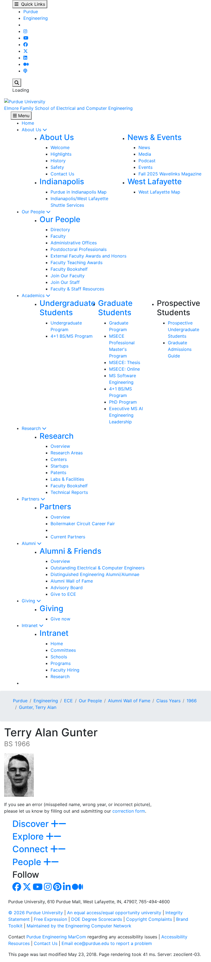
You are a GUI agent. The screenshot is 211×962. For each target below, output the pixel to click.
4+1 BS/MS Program (72, 336)
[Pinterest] (57, 888)
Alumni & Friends (70, 551)
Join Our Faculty (68, 275)
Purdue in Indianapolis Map (79, 192)
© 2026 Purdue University (35, 912)
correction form (128, 811)
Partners (31, 499)
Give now (60, 619)
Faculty (58, 236)
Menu (23, 115)
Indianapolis (62, 181)
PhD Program (123, 402)
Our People (34, 211)
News (144, 147)
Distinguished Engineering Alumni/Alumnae (95, 574)
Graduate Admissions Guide (179, 349)
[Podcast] (25, 71)
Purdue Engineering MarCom (56, 936)
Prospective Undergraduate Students (183, 329)
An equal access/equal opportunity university (114, 912)
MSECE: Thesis (124, 362)
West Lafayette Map (159, 192)
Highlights (61, 154)
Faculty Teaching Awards (76, 262)
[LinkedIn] (25, 57)
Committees (63, 650)
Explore (29, 836)
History (58, 160)
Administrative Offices (74, 242)
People (27, 862)
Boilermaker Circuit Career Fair (83, 523)
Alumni (29, 543)
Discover (31, 823)
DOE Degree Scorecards (96, 919)
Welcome (60, 147)
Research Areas (67, 452)
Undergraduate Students (67, 307)
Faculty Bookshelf (69, 269)
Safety (57, 167)
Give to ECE (63, 594)
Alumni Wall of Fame (72, 581)
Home (28, 123)
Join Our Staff (65, 282)
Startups (59, 466)
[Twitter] (25, 51)
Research (32, 428)
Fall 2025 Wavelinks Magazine (169, 174)
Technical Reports (69, 492)
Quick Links (31, 4)
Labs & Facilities (67, 479)
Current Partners (68, 536)
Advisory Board (67, 587)
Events (145, 167)
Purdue (30, 11)
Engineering (35, 18)
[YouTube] (25, 38)
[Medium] (26, 64)
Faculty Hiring (65, 670)
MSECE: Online (124, 369)
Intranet (30, 625)
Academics (34, 295)
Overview (60, 446)
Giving (29, 600)
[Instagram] (25, 31)
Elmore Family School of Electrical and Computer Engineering (68, 108)
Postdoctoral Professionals (79, 249)
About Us (32, 129)
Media (144, 154)
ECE (68, 700)
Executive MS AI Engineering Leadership (126, 415)
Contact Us (62, 174)
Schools (59, 656)
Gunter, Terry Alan (37, 707)
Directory (60, 229)
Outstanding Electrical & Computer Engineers (98, 568)
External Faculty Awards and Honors (88, 256)
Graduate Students (115, 307)
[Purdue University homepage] (24, 101)
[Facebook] (25, 44)
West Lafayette (154, 181)
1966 (192, 700)
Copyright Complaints (149, 919)
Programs (61, 663)
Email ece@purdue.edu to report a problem (107, 943)
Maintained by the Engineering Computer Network (79, 926)
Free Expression (50, 919)
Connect (31, 849)
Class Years (168, 700)
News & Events (154, 137)
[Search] (16, 83)
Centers (59, 459)
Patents (58, 472)
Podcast (147, 160)
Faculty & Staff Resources (77, 289)
